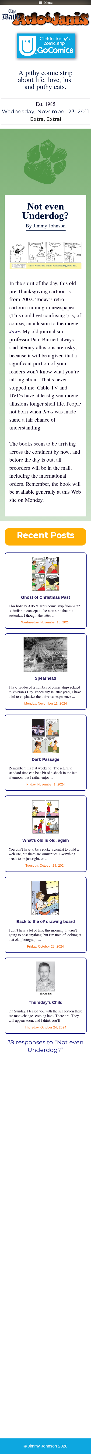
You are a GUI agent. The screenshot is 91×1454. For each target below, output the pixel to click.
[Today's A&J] (45, 266)
